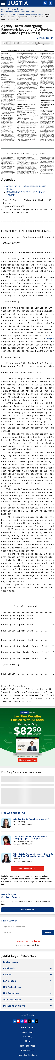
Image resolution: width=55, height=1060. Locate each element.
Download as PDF (45, 37)
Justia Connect (27, 1027)
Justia (3, 9)
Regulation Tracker (15, 9)
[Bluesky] (33, 1021)
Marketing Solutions (14, 1005)
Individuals (9, 968)
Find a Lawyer (9, 920)
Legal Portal (27, 1032)
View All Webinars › (27, 868)
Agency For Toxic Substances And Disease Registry (22, 14)
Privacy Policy (27, 1050)
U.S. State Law (11, 993)
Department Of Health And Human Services (18, 12)
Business (8, 974)
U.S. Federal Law (12, 987)
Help (27, 1041)
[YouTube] (18, 1021)
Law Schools (9, 980)
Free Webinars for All (13, 812)
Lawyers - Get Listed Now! (27, 941)
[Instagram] (25, 1021)
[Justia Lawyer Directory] (40, 1021)
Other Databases (12, 999)
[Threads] (29, 1021)
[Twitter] (36, 1021)
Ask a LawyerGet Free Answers (11, 896)
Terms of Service (27, 1046)
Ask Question (27, 909)
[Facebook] (22, 1021)
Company (27, 1037)
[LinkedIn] (14, 1021)
